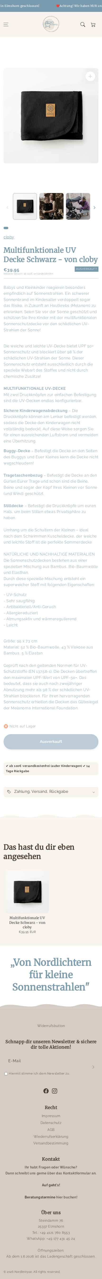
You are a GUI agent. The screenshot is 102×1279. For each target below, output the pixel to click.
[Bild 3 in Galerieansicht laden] (78, 206)
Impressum (51, 1116)
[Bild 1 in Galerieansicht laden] (25, 206)
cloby (9, 237)
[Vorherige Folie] (8, 207)
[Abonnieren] (93, 1067)
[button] (6, 24)
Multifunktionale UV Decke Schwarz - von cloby (27, 922)
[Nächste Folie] (94, 207)
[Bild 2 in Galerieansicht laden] (51, 206)
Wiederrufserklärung (51, 1137)
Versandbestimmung (50, 1143)
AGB (51, 1130)
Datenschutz (51, 1123)
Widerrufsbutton (51, 1026)
